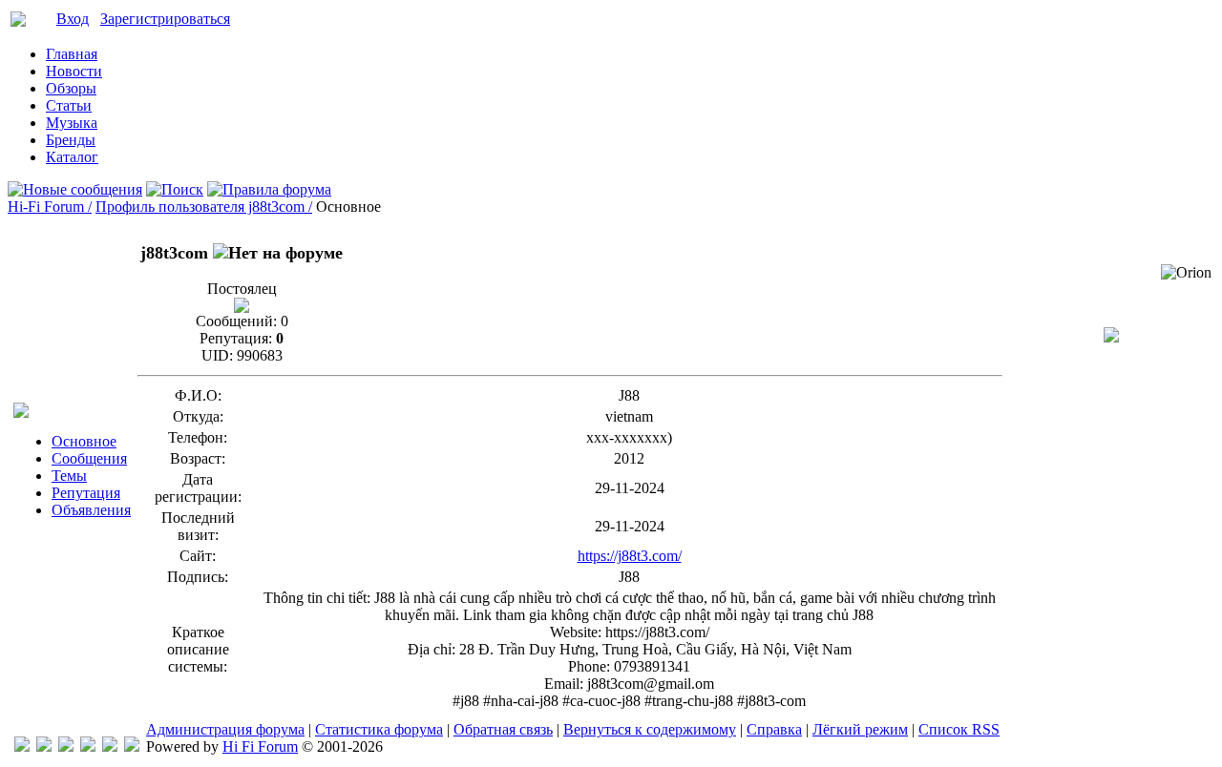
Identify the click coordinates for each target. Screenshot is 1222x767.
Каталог (72, 157)
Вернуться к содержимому (649, 729)
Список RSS (959, 729)
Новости (74, 71)
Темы (69, 475)
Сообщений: (236, 321)
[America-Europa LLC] (44, 746)
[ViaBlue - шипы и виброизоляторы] (109, 746)
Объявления (91, 510)
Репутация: (236, 338)
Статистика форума (379, 729)
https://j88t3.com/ (630, 556)
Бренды (70, 140)
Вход (72, 18)
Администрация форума (225, 729)
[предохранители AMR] (22, 746)
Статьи (69, 105)
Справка (774, 729)
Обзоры (71, 88)
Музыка (71, 122)
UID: (217, 355)
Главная (71, 54)
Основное (84, 441)
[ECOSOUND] (87, 746)
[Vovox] (131, 746)
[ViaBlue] (66, 746)
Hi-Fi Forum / (50, 206)
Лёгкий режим (860, 729)
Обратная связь (503, 729)
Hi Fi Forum (260, 746)
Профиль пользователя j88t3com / (203, 206)
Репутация (86, 493)
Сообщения (89, 458)
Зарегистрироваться (165, 18)
